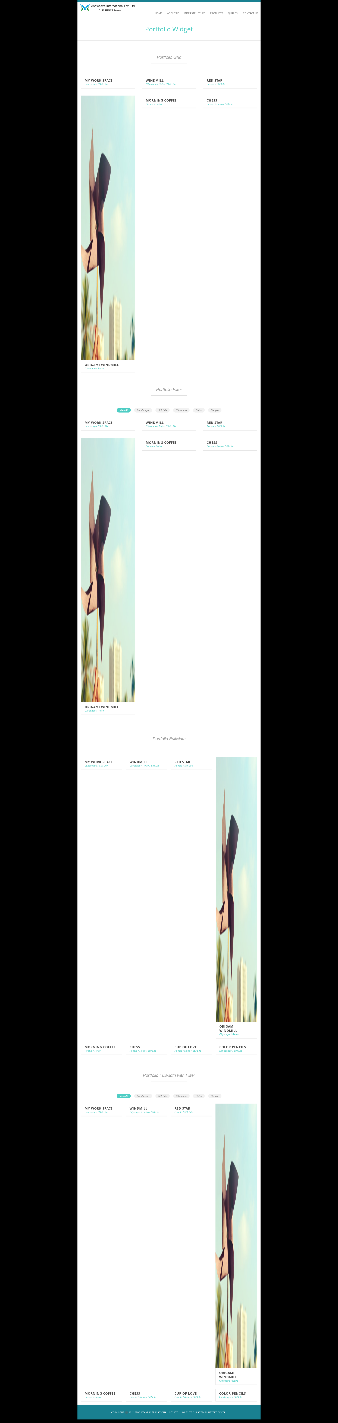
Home (158, 13)
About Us (173, 13)
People (210, 84)
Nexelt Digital (217, 1412)
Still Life (103, 84)
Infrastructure (194, 13)
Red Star (215, 80)
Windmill (155, 80)
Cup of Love (185, 1047)
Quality (233, 13)
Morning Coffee (161, 100)
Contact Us (250, 13)
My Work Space (99, 80)
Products (216, 13)
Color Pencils (232, 1047)
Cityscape (151, 84)
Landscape (91, 84)
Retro (162, 84)
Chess (212, 100)
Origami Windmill (102, 365)
